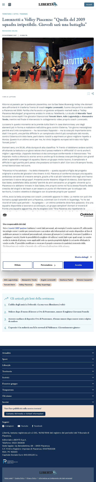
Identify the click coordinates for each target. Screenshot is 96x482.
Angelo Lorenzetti (48, 280)
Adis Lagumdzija (11, 280)
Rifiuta (17, 265)
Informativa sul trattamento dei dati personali (55, 478)
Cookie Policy (19, 478)
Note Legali (8, 478)
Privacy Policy (31, 478)
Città (16, 14)
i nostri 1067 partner (17, 228)
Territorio (7, 14)
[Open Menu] (3, 5)
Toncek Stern (9, 285)
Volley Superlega (43, 285)
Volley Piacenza (25, 285)
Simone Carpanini (84, 280)
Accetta (78, 265)
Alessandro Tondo (29, 280)
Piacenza (24, 14)
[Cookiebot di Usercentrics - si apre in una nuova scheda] (82, 215)
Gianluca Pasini (66, 280)
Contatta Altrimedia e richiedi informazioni (24, 414)
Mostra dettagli (81, 257)
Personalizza (46, 265)
